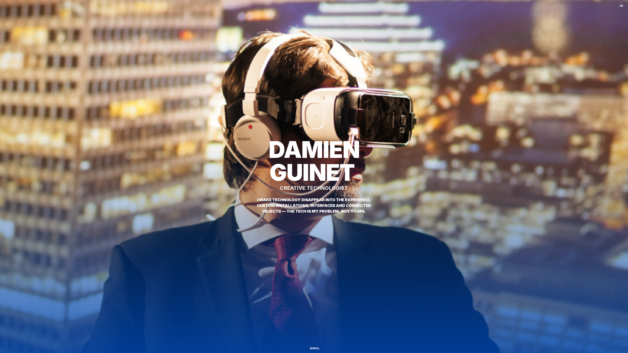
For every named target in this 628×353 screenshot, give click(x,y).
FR (621, 5)
